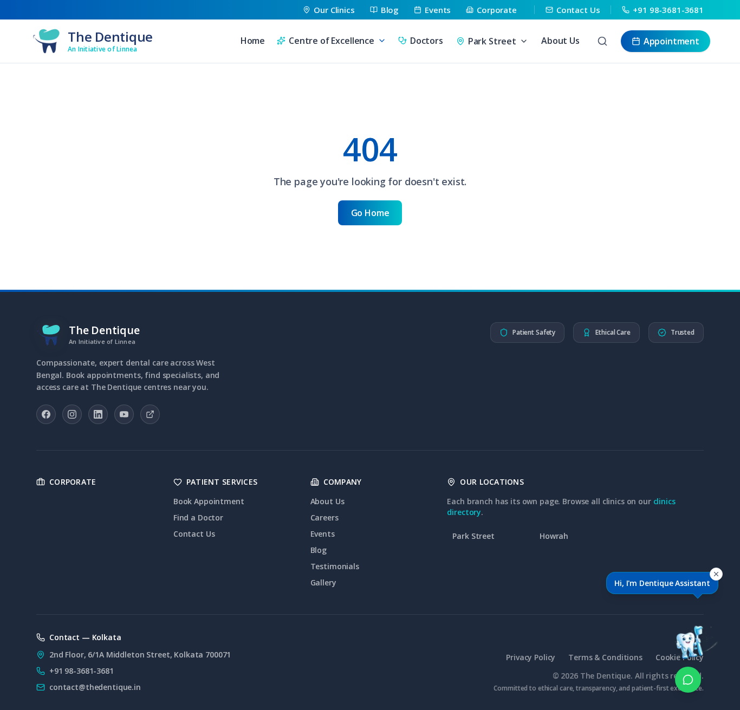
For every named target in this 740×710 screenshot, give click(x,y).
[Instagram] (72, 414)
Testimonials (334, 566)
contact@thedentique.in (95, 687)
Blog (318, 550)
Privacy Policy (530, 657)
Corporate (72, 482)
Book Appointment (208, 501)
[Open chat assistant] (688, 630)
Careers (324, 517)
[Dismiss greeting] (716, 574)
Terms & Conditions (605, 657)
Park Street (473, 536)
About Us (560, 41)
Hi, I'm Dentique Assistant (662, 583)
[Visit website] (150, 414)
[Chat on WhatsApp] (688, 680)
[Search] (602, 41)
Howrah (554, 536)
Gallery (323, 582)
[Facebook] (46, 414)
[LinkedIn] (98, 414)
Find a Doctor (198, 517)
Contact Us (194, 534)
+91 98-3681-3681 (81, 671)
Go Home (370, 213)
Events (322, 534)
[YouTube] (124, 414)
